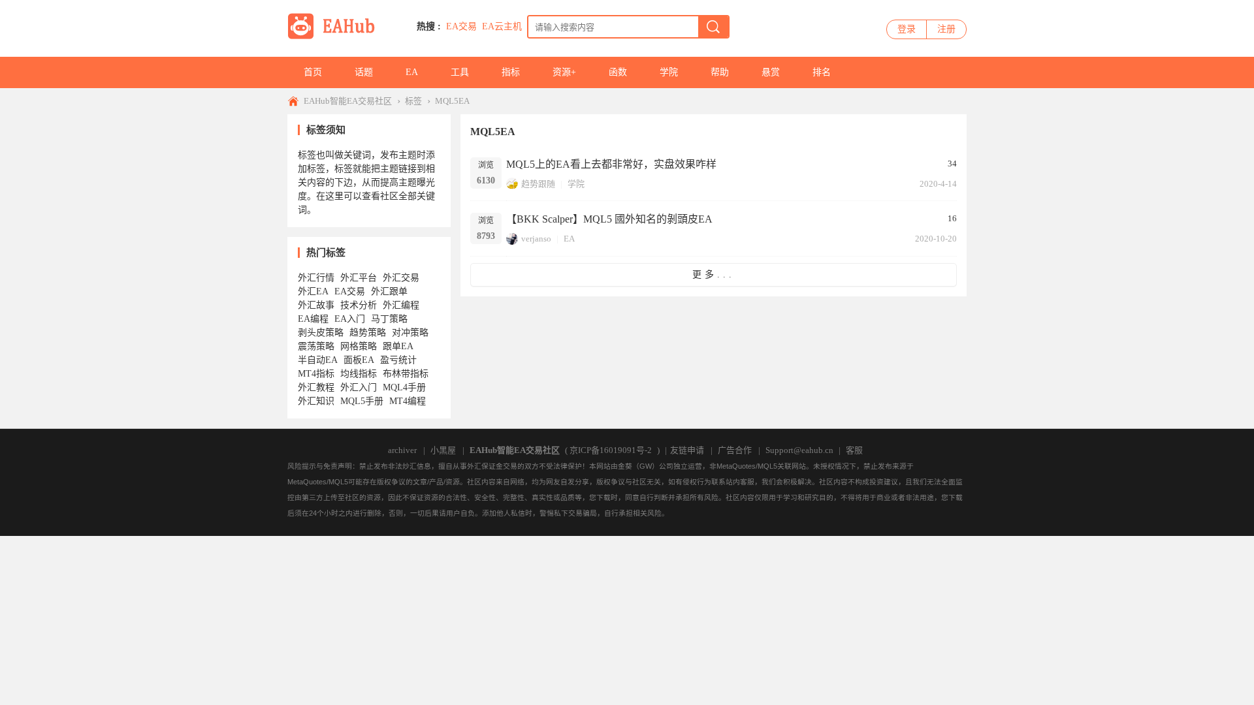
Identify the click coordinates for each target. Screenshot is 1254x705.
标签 (413, 101)
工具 (460, 72)
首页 (313, 72)
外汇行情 (316, 278)
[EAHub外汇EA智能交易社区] (335, 37)
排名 (821, 72)
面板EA (359, 360)
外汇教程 (316, 387)
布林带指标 (405, 374)
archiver (402, 450)
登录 (906, 29)
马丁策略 (389, 319)
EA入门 (349, 319)
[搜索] (713, 26)
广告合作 (735, 450)
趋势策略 (367, 332)
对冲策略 (410, 332)
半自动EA (318, 360)
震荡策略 (316, 346)
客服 (854, 450)
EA (412, 72)
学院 (669, 72)
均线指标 (358, 374)
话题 (364, 72)
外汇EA (313, 291)
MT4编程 (407, 401)
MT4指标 (316, 374)
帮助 (720, 72)
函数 (618, 72)
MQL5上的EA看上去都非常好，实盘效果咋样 (611, 164)
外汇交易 (401, 278)
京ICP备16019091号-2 (611, 450)
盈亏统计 (398, 360)
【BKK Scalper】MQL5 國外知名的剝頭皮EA (609, 219)
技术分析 (358, 305)
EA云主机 (502, 26)
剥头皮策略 (321, 332)
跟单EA (398, 346)
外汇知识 (316, 401)
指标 (511, 72)
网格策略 (358, 346)
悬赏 (771, 72)
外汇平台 (358, 278)
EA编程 (313, 319)
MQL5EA (452, 101)
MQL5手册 (361, 401)
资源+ (564, 72)
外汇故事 (316, 305)
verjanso (536, 238)
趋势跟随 (538, 184)
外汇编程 (401, 305)
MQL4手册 (404, 387)
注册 (946, 29)
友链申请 (687, 450)
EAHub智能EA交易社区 (348, 101)
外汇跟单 (389, 291)
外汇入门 (358, 387)
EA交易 (461, 26)
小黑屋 (443, 450)
